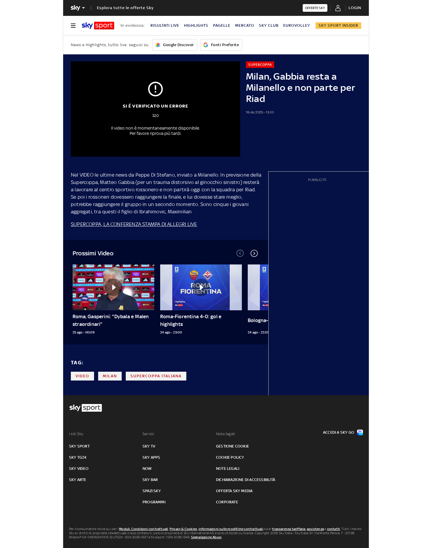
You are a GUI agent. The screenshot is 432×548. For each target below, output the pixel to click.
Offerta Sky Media (234, 491)
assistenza (315, 529)
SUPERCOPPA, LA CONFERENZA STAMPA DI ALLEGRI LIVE (134, 224)
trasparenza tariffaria (288, 529)
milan (110, 376)
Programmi (154, 502)
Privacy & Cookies (183, 529)
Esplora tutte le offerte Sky (125, 8)
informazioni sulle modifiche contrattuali (231, 529)
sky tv (149, 446)
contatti (333, 529)
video (82, 376)
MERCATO (244, 25)
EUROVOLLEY (296, 25)
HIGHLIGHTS (196, 25)
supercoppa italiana (156, 376)
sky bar (150, 479)
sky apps (151, 457)
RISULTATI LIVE (164, 25)
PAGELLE (221, 25)
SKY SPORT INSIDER (338, 25)
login (355, 8)
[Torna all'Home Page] (98, 25)
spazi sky (152, 491)
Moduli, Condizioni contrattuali (143, 529)
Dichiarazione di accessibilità (245, 479)
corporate (227, 502)
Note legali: (226, 434)
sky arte (77, 479)
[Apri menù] (73, 25)
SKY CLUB (269, 25)
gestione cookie (232, 446)
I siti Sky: (76, 434)
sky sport (79, 446)
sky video (78, 468)
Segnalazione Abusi (206, 537)
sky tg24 (78, 457)
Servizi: (149, 434)
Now (147, 468)
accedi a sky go (338, 432)
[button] (254, 253)
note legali (227, 468)
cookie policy (230, 457)
